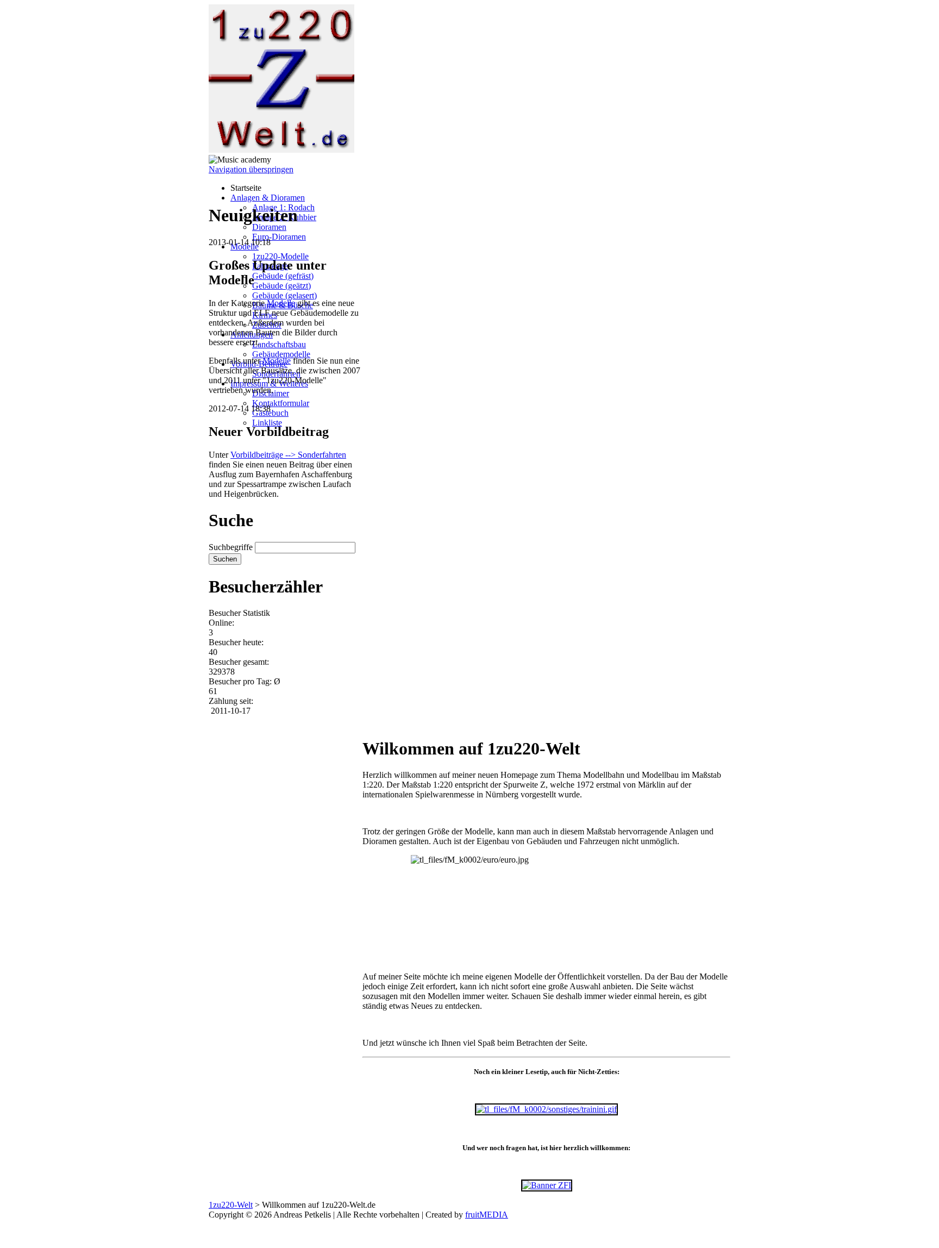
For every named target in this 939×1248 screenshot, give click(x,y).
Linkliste (267, 422)
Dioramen (269, 227)
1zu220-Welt (231, 1204)
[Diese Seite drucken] (366, 721)
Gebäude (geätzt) (281, 285)
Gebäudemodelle (281, 354)
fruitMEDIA (486, 1214)
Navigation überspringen (251, 169)
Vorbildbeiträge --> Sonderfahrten (288, 454)
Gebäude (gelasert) (284, 295)
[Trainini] (546, 1109)
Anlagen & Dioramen (267, 197)
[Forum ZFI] (546, 1185)
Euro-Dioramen (279, 236)
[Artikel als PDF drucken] (377, 721)
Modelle (281, 303)
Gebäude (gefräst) (283, 275)
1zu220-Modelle (280, 256)
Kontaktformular (280, 403)
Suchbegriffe (231, 547)
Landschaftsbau (279, 344)
